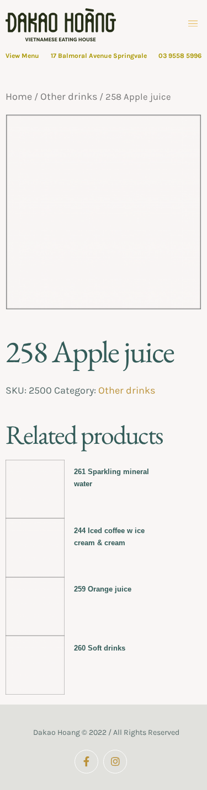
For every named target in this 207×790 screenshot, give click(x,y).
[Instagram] (115, 761)
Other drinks (68, 96)
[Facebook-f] (86, 761)
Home (19, 96)
